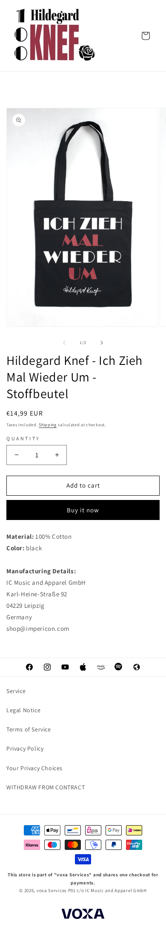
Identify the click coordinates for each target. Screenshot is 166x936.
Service (16, 691)
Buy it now (83, 510)
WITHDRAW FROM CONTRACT (45, 787)
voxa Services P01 (56, 890)
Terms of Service (28, 729)
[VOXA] (83, 915)
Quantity (23, 438)
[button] (145, 35)
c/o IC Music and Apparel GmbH (111, 890)
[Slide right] (101, 342)
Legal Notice (23, 710)
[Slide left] (64, 342)
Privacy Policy (24, 748)
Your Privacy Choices (34, 768)
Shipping (48, 425)
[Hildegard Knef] (55, 35)
